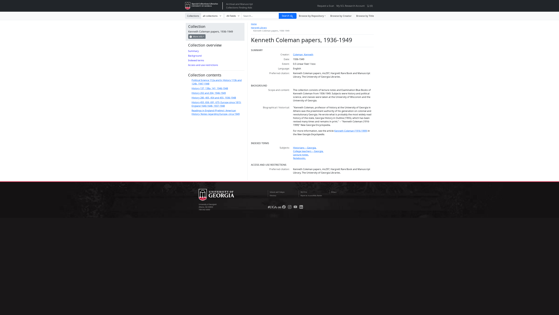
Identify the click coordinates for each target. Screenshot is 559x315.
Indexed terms (196, 60)
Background (195, 55)
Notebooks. (299, 158)
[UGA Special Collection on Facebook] (284, 207)
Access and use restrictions (203, 65)
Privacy (334, 192)
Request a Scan (325, 5)
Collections (193, 16)
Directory (273, 195)
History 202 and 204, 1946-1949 (209, 93)
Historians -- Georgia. (304, 147)
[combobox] (260, 16)
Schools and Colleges (277, 192)
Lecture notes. (301, 154)
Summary (193, 51)
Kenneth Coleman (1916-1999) (350, 130)
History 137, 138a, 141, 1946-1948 (210, 88)
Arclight (201, 5)
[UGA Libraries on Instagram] (290, 207)
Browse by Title (365, 16)
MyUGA (304, 192)
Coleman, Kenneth (303, 54)
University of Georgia (220, 195)
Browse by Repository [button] (311, 16)
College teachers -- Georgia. (308, 151)
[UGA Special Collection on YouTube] (296, 207)
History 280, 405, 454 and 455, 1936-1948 (214, 97)
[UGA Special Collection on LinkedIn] (301, 207)
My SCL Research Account (350, 5)
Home (254, 24)
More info (197, 36)
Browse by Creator (341, 16)
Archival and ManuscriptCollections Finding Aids (239, 5)
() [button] (371, 5)
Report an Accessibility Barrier (311, 195)
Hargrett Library (259, 27)
